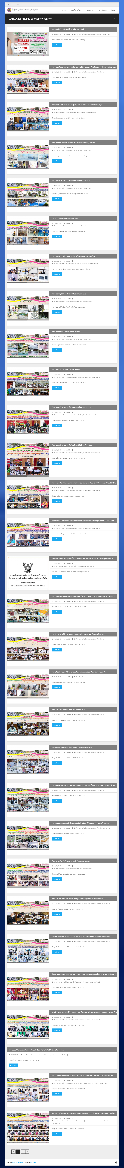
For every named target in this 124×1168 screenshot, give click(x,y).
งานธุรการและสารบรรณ (79, 112)
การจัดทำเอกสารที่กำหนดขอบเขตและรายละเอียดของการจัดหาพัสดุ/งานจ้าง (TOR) (78, 634)
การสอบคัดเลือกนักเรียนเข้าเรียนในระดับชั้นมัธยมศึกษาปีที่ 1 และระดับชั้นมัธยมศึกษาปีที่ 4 (80, 823)
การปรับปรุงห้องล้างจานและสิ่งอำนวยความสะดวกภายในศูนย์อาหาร (73, 143)
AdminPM (68, 34)
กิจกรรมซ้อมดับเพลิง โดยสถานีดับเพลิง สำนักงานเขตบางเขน (71, 861)
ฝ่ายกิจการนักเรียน (77, 377)
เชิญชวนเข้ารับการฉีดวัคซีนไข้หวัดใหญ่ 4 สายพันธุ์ (68, 29)
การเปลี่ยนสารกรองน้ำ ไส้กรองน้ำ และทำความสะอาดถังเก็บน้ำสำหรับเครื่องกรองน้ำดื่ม (79, 672)
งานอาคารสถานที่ (77, 150)
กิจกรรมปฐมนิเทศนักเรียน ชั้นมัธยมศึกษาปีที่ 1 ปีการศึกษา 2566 (72, 445)
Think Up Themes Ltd (17, 1162)
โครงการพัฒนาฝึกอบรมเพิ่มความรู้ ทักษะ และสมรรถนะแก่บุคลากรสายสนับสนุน (77, 105)
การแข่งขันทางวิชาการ (60, 1121)
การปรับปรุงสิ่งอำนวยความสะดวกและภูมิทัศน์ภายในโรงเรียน (71, 180)
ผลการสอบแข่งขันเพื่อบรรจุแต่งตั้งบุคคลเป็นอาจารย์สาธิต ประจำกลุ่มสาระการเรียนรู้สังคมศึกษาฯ (82, 558)
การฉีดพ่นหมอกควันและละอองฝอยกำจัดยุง (65, 218)
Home (95, 19)
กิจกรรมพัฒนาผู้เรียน (78, 1020)
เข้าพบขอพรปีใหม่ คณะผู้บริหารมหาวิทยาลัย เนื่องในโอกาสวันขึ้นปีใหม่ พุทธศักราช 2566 (36, 1050)
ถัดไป (32, 1152)
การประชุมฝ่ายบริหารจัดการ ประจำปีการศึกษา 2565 (68, 710)
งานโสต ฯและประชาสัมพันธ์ (80, 264)
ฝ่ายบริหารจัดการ (106, 34)
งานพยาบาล (97, 34)
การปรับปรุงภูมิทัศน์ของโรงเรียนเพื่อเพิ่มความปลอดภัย (69, 294)
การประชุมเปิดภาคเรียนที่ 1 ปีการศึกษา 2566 (66, 369)
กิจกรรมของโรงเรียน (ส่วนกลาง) (85, 34)
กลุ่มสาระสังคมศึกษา (59, 566)
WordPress (33, 1162)
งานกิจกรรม (88, 1121)
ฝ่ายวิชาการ (96, 377)
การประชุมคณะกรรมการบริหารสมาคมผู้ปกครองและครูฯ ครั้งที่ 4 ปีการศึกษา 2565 (78, 899)
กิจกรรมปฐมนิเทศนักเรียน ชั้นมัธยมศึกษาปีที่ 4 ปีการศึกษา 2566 (72, 407)
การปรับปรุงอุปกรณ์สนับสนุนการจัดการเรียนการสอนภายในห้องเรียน (73, 256)
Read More (57, 45)
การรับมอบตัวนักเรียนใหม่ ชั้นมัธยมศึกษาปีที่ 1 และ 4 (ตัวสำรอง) (72, 747)
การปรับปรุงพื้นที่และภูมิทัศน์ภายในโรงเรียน (66, 332)
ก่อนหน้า (9, 1152)
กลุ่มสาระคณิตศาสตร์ (60, 982)
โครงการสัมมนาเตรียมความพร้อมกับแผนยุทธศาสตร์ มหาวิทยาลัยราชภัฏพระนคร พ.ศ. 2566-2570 (83, 520)
